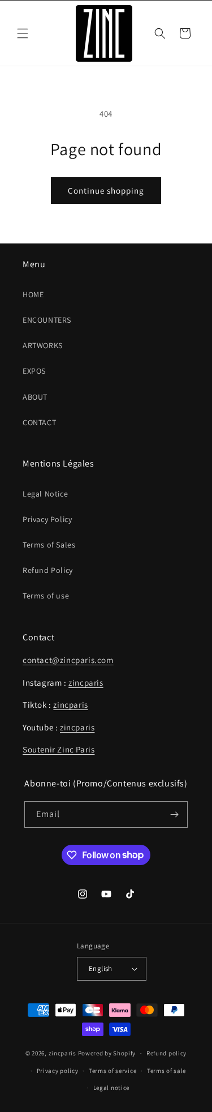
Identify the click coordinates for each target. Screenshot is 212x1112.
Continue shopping (106, 190)
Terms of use (46, 596)
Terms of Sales (49, 545)
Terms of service (112, 1071)
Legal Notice (45, 494)
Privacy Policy (47, 519)
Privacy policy (58, 1071)
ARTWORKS (43, 345)
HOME (33, 294)
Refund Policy (48, 570)
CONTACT (39, 422)
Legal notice (111, 1088)
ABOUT (35, 397)
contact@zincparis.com (68, 660)
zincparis (85, 682)
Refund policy (166, 1053)
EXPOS (34, 371)
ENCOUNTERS (47, 320)
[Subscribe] (174, 814)
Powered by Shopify (107, 1053)
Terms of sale (166, 1071)
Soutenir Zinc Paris (58, 749)
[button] (22, 33)
